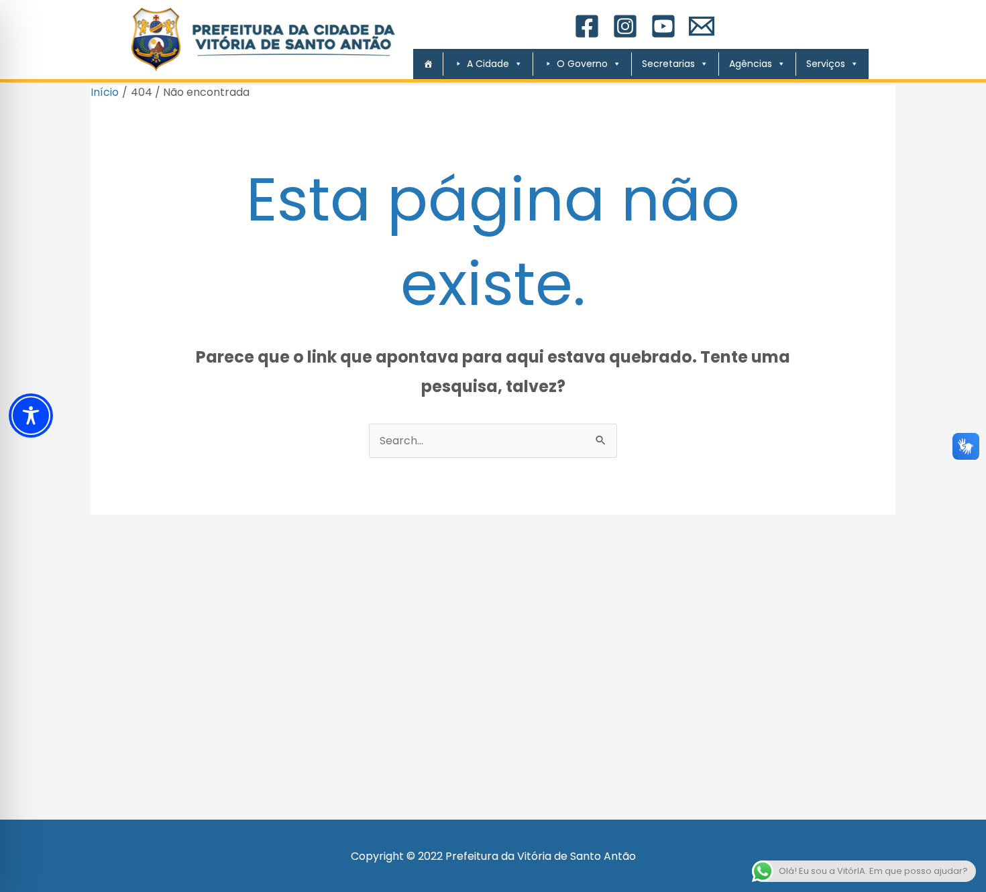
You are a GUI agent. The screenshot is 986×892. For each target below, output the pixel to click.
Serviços (825, 63)
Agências (750, 63)
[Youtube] (663, 26)
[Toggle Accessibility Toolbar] (31, 415)
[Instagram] (625, 26)
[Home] (423, 64)
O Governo (582, 63)
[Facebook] (587, 26)
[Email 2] (701, 26)
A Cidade (488, 63)
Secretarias (668, 63)
